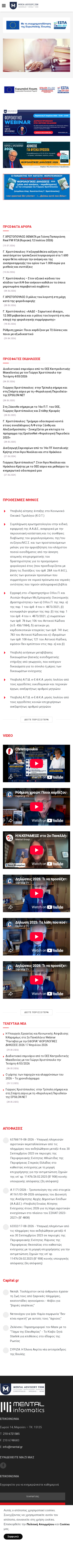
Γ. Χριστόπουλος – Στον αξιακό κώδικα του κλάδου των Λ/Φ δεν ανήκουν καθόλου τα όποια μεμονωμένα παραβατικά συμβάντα (34, 282)
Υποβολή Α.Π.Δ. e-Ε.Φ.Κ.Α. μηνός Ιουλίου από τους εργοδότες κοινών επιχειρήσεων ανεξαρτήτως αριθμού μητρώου (39, 702)
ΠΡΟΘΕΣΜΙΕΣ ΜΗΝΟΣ (21, 500)
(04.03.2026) (9, 381)
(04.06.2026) (10, 291)
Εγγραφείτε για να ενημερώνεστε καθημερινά (29, 1484)
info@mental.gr (13, 1447)
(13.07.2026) (9, 246)
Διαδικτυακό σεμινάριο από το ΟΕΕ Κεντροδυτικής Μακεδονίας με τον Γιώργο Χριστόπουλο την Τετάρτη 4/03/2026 (36, 372)
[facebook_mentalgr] (3, 1465)
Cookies (65, 1524)
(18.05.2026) (10, 324)
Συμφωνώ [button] (13, 1536)
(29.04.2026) (10, 338)
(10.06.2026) (9, 272)
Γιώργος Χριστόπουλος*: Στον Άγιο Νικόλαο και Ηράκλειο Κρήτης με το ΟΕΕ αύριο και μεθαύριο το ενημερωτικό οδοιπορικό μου (36, 466)
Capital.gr (11, 1280)
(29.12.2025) (13, 1083)
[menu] (4, 6)
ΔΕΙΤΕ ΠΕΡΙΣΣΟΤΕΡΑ (36, 719)
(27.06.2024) (10, 456)
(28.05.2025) (9, 400)
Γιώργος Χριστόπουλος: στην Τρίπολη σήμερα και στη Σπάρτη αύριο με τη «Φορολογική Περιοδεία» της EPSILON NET (35, 391)
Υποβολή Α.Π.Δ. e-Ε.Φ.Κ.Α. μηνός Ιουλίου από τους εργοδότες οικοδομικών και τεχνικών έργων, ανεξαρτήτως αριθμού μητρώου (39, 684)
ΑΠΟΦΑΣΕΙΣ (13, 1128)
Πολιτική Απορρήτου (40, 1524)
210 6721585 (11, 1434)
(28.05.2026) (10, 305)
